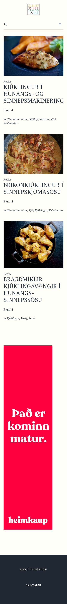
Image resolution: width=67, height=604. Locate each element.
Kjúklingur (41, 210)
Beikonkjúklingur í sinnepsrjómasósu (33, 188)
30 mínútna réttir (17, 119)
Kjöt (53, 119)
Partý (24, 318)
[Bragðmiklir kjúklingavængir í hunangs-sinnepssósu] (33, 244)
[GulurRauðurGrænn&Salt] (33, 9)
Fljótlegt (33, 119)
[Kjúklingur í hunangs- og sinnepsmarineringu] (33, 55)
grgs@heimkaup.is (33, 569)
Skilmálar (33, 585)
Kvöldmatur (11, 123)
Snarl (32, 318)
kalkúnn (45, 119)
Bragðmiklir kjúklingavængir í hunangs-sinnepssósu (32, 289)
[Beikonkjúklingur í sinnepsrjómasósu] (33, 153)
